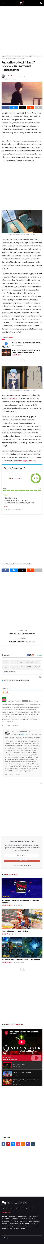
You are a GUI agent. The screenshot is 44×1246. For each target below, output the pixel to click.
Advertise (15, 1218)
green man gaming (34, 1221)
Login (40, 655)
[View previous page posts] (20, 360)
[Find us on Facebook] (3, 1144)
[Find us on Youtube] (8, 1144)
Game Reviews (7, 927)
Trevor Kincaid (7, 905)
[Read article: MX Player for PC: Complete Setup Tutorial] (6, 345)
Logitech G (5, 1223)
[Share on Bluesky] (14, 107)
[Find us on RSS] (23, 1144)
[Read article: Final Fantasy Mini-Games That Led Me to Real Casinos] (22, 947)
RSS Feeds (32, 1218)
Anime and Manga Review (14, 564)
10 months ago (18, 345)
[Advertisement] (22, 30)
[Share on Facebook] (6, 107)
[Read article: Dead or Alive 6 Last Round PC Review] (22, 919)
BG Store (15, 1221)
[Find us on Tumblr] (33, 1144)
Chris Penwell (12, 76)
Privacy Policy (5, 1218)
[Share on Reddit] (30, 107)
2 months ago (19, 962)
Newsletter (23, 1218)
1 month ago (17, 934)
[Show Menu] (2, 3)
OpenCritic (23, 1221)
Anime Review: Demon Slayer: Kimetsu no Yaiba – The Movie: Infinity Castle (26, 351)
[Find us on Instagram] (18, 1144)
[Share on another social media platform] (38, 107)
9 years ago (23, 76)
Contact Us (12, 1216)
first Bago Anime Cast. (28, 460)
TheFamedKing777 (23, 734)
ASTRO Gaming (24, 1223)
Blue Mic (33, 1226)
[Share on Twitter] (22, 107)
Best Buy (25, 1226)
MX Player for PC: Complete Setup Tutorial (26, 343)
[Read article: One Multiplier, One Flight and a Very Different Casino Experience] (22, 888)
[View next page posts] (23, 360)
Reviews (4, 1228)
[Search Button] (41, 3)
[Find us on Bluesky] (13, 1144)
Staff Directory (22, 1216)
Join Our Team (33, 1216)
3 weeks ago (18, 905)
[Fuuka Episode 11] (15, 478)
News (10, 1228)
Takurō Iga (12, 398)
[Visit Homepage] (22, 3)
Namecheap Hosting (7, 1226)
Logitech (33, 1223)
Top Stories (27, 564)
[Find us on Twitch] (28, 1144)
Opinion (6, 896)
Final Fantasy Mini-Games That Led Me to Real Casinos (21, 960)
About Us (4, 1216)
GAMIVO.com (14, 1223)
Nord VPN (18, 1226)
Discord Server (6, 1221)
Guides (23, 1228)
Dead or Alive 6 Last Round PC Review (15, 931)
